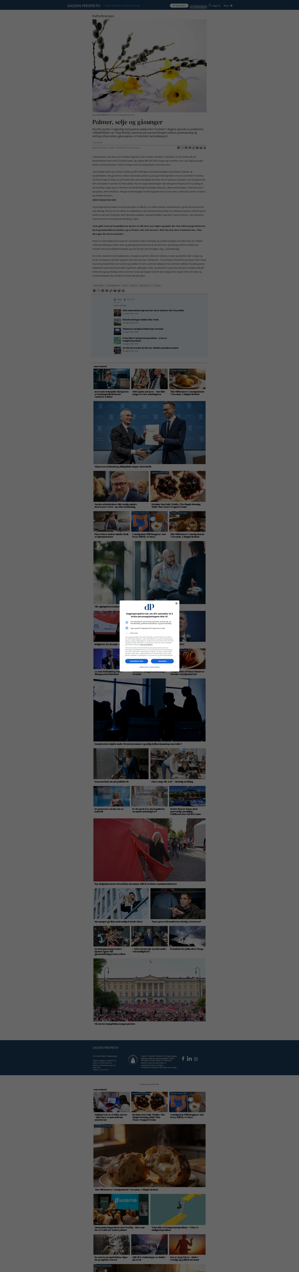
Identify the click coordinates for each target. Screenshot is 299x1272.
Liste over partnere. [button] (146, 645)
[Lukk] (176, 603)
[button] (149, 633)
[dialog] (149, 636)
